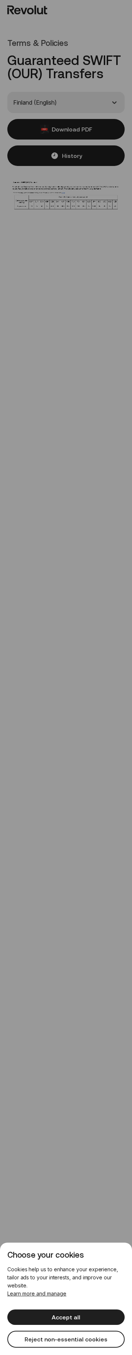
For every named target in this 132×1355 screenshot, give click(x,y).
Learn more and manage (36, 1293)
